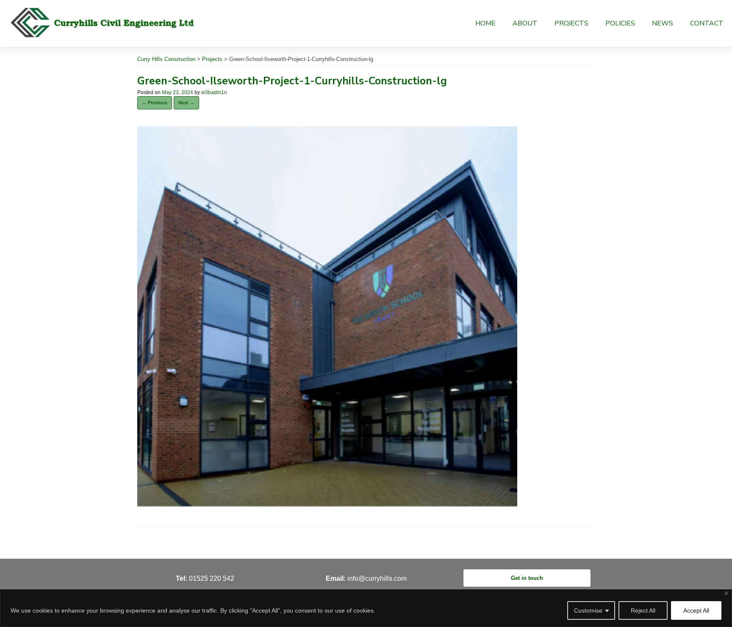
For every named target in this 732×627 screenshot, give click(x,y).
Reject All (643, 610)
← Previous (154, 102)
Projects (571, 23)
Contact (707, 23)
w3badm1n (214, 92)
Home (485, 23)
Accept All (696, 610)
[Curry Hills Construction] (103, 22)
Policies (620, 23)
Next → (186, 102)
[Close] (726, 593)
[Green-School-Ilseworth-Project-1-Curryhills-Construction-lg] (327, 504)
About (525, 23)
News (662, 23)
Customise (588, 610)
